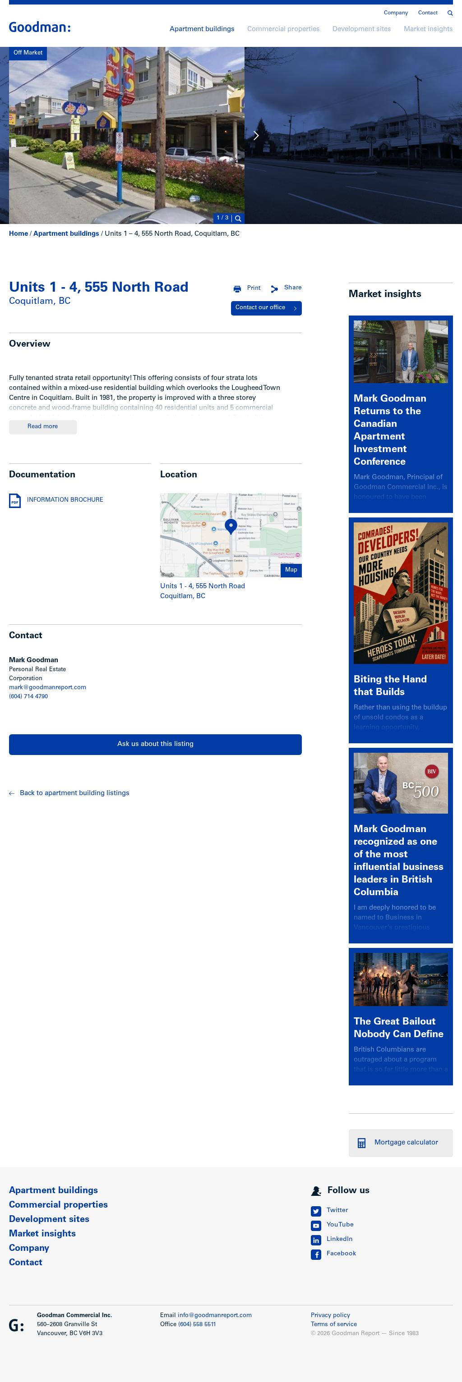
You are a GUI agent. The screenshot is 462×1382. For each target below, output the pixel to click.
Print (253, 289)
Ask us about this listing (155, 744)
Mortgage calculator (406, 1142)
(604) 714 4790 (28, 697)
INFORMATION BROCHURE (65, 500)
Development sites (362, 29)
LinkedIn (340, 1239)
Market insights (428, 29)
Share (293, 288)
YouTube (340, 1225)
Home (18, 234)
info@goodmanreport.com (215, 1316)
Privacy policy (330, 1316)
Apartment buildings (202, 29)
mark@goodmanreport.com (47, 688)
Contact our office (260, 308)
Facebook (341, 1254)
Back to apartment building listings (74, 793)
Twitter (337, 1211)
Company (396, 13)
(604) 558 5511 (197, 1325)
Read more (43, 427)
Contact (428, 13)
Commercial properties (283, 29)
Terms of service (334, 1325)
